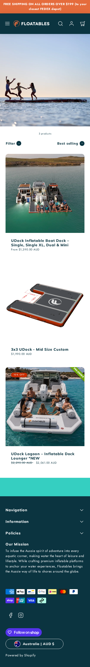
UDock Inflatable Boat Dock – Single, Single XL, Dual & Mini (40, 242)
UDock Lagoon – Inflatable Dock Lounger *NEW (43, 455)
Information (17, 521)
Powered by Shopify (21, 655)
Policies (13, 533)
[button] (7, 23)
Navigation (16, 510)
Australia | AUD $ (39, 644)
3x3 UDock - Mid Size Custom (40, 349)
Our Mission (17, 544)
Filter (10, 143)
